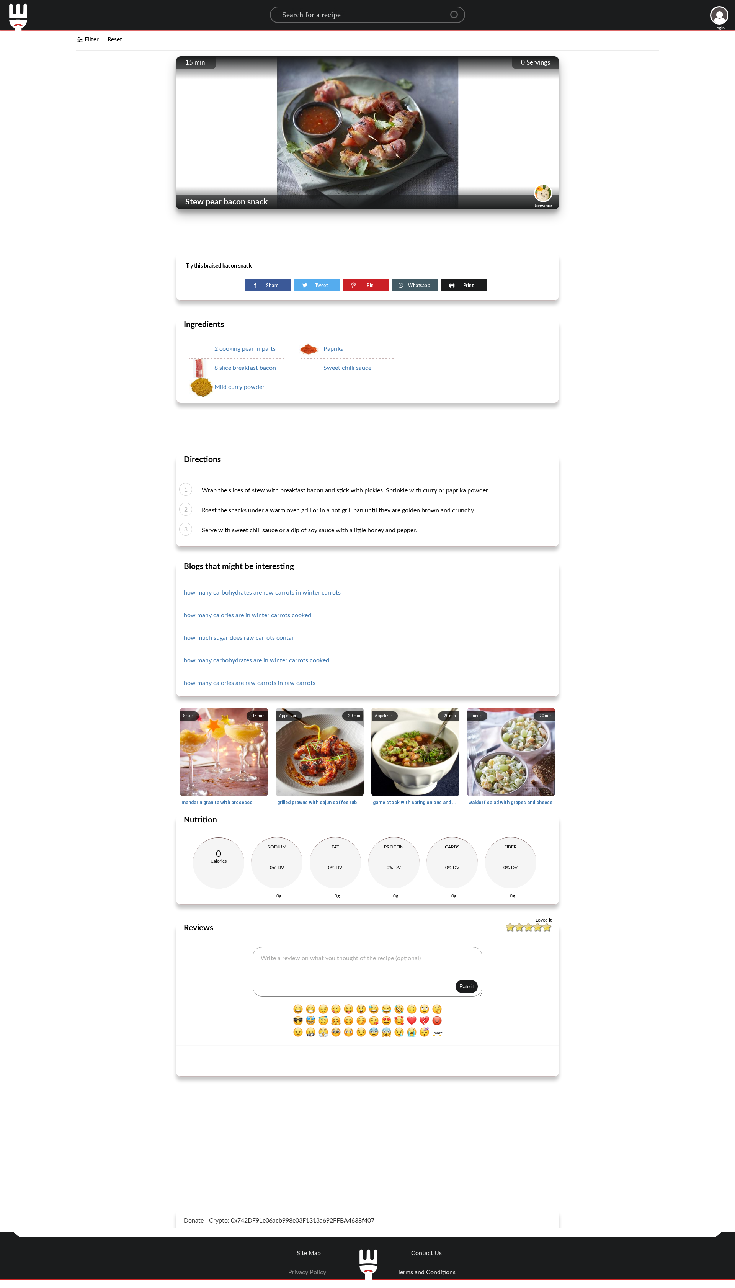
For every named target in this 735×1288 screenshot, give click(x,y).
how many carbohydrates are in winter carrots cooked (256, 660)
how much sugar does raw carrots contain (240, 638)
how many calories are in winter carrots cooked (247, 615)
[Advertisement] (367, 234)
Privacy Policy (307, 1272)
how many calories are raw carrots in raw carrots (249, 683)
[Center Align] (456, 11)
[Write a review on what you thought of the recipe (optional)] (367, 972)
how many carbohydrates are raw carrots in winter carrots (262, 593)
